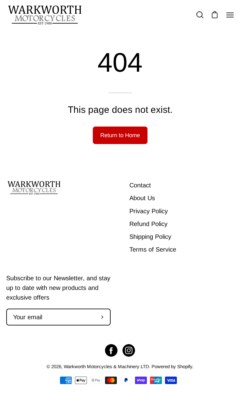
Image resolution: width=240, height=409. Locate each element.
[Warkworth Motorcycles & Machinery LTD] (45, 15)
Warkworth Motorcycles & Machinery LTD (106, 366)
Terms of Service (152, 249)
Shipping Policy (150, 236)
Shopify (184, 366)
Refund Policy (148, 223)
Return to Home (120, 135)
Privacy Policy (148, 211)
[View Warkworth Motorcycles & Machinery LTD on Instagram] (128, 350)
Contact (140, 185)
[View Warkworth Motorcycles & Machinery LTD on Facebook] (111, 350)
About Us (142, 198)
